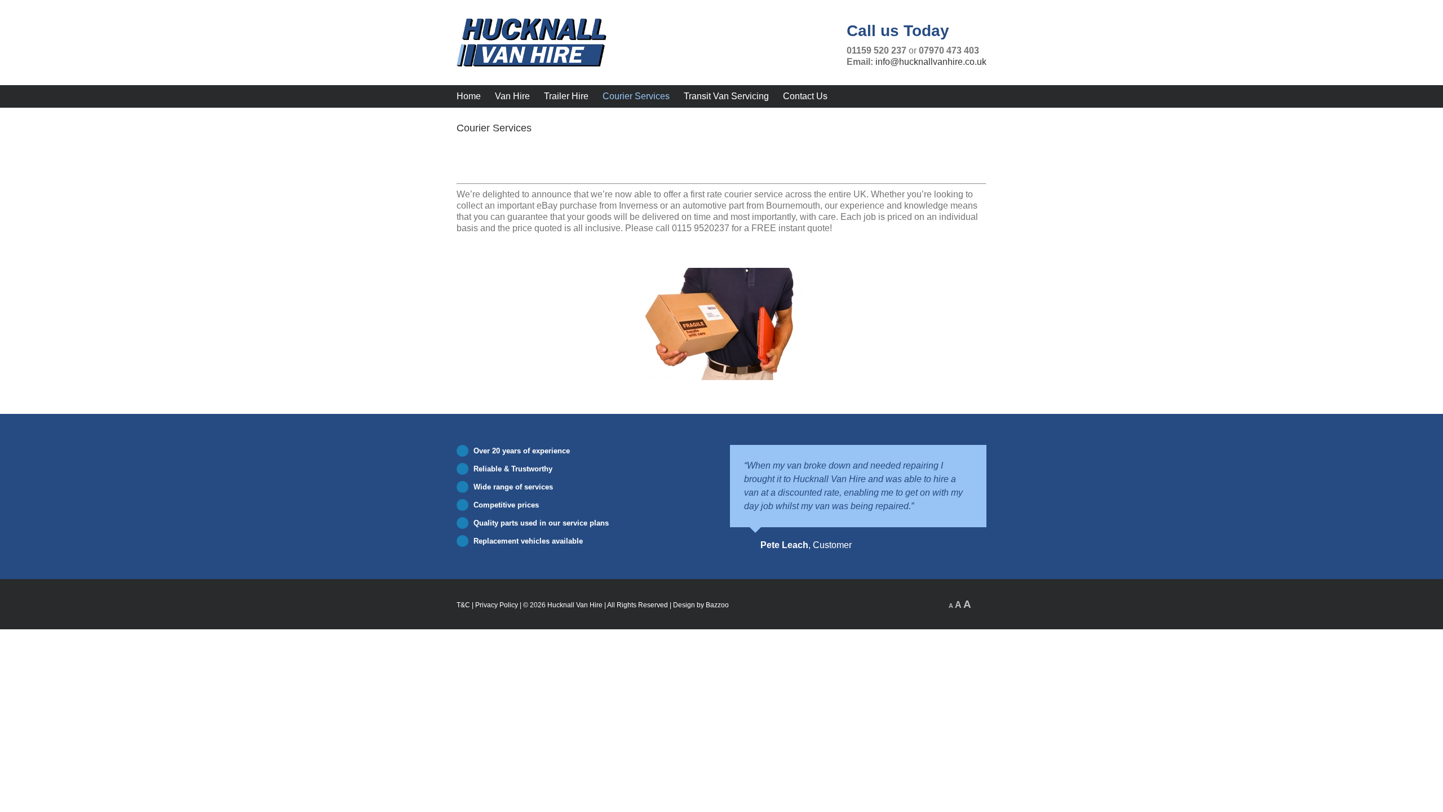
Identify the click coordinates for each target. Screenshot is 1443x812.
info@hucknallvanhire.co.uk (930, 62)
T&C (463, 605)
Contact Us (805, 96)
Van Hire (512, 96)
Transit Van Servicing (726, 96)
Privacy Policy (496, 605)
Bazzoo (717, 605)
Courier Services (636, 96)
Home (469, 96)
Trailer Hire (566, 96)
